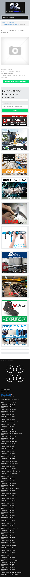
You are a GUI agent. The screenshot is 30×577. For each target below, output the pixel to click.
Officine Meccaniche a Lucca (7, 487)
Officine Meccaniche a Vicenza (8, 458)
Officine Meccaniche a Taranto (8, 508)
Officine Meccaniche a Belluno (8, 523)
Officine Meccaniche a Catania (8, 414)
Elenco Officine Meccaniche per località (10, 399)
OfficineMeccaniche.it (8, 22)
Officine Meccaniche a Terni (7, 451)
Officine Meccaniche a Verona (8, 515)
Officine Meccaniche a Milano (8, 490)
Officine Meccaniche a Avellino (8, 406)
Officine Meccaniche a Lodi (7, 428)
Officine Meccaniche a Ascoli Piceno (9, 463)
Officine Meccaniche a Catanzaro (9, 473)
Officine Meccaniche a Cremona (8, 534)
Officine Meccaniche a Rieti (7, 503)
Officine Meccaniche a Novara (8, 550)
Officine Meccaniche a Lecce (7, 426)
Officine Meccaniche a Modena (8, 549)
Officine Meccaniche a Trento (8, 569)
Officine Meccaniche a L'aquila (8, 424)
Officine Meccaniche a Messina (8, 431)
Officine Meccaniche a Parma (8, 495)
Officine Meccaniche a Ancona (8, 520)
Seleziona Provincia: (8, 97)
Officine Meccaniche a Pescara (8, 555)
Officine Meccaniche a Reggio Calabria (10, 560)
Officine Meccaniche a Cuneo (8, 418)
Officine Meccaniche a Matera (8, 547)
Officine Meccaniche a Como (7, 416)
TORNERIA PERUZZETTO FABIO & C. (10, 67)
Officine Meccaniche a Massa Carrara (10, 488)
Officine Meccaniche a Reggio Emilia (9, 445)
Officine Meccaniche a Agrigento (8, 402)
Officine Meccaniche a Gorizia (8, 423)
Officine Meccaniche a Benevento (9, 408)
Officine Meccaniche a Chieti (7, 532)
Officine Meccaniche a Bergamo (8, 466)
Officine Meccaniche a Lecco (7, 485)
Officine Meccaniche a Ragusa (8, 443)
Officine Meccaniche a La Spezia (8, 483)
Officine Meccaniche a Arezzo (8, 404)
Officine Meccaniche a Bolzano (8, 468)
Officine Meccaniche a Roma (7, 446)
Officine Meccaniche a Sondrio (8, 450)
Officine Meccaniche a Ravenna (8, 502)
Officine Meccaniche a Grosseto (8, 481)
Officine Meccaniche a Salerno (8, 564)
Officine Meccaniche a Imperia (8, 540)
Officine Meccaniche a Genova (8, 539)
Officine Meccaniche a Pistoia (8, 557)
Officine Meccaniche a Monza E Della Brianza (11, 433)
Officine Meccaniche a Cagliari (8, 470)
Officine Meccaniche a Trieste (8, 512)
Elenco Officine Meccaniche (11, 24)
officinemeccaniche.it (6, 389)
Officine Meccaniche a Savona (8, 507)
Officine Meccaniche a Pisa (7, 498)
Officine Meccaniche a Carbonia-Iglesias (10, 471)
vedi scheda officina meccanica (15, 81)
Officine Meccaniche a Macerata (8, 545)
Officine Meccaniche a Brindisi (8, 411)
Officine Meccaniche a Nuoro (8, 435)
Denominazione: (6, 104)
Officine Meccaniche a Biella (7, 525)
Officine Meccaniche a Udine (7, 571)
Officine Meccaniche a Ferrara (8, 419)
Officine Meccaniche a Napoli (8, 492)
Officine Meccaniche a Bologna (8, 409)
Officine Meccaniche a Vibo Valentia (9, 574)
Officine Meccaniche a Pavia (7, 554)
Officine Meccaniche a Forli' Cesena (9, 421)
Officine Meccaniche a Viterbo (8, 517)
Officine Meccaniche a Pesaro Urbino (9, 497)
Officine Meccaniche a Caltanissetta (9, 528)
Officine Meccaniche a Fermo (8, 535)
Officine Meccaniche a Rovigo (8, 505)
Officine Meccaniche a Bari (7, 465)
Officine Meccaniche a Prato (7, 559)
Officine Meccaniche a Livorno (8, 544)
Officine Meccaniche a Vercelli (8, 456)
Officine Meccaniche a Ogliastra (8, 493)
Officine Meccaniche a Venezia (8, 514)
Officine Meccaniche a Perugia (8, 438)
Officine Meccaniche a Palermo (8, 436)
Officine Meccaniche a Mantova (8, 429)
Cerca (15, 110)
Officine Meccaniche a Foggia (8, 537)
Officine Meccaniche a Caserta (8, 530)
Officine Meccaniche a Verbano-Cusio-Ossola (11, 572)
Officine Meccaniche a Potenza (8, 500)
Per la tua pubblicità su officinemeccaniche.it (11, 398)
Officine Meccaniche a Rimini (8, 562)
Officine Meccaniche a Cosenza (8, 475)
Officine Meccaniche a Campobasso (9, 413)
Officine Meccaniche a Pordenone (9, 441)
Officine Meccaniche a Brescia (8, 527)
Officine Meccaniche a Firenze (8, 478)
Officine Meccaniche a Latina (8, 542)
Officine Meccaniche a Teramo (8, 567)
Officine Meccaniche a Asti (7, 522)
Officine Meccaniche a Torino (8, 510)
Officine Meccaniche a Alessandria (9, 461)
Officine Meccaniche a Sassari (8, 448)
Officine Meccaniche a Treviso (8, 453)
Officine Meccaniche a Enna (7, 476)
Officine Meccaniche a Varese (8, 455)
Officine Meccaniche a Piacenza (8, 440)
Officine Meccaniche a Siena (7, 566)
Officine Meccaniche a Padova (8, 552)
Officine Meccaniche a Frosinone (8, 480)
